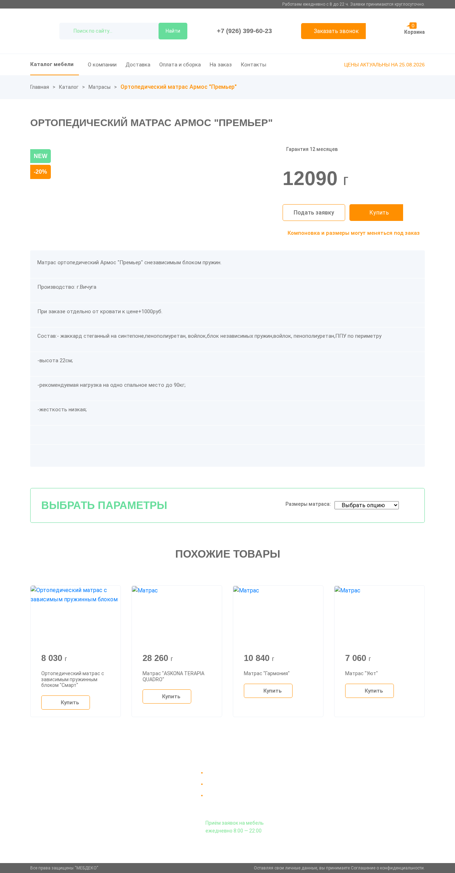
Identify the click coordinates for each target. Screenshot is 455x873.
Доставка (137, 64)
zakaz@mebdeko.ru (358, 789)
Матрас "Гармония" (267, 673)
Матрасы (100, 87)
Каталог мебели (52, 64)
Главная (39, 87)
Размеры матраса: (308, 504)
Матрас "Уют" (361, 673)
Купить (379, 212)
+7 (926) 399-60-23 (244, 30)
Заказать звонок (336, 31)
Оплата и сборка (180, 64)
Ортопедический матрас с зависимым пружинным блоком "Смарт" (72, 679)
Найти (173, 31)
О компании (102, 64)
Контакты (253, 64)
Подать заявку (314, 212)
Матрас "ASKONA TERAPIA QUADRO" (173, 676)
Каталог (69, 87)
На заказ (221, 64)
